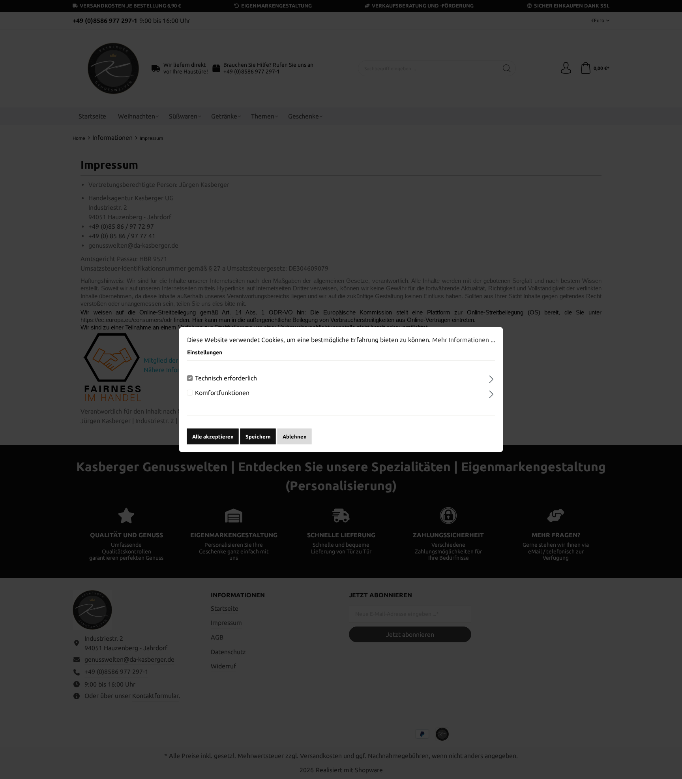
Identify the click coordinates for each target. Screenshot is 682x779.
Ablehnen (295, 436)
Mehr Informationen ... (463, 339)
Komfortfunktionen (222, 392)
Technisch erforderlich (226, 378)
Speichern (258, 436)
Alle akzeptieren (213, 436)
